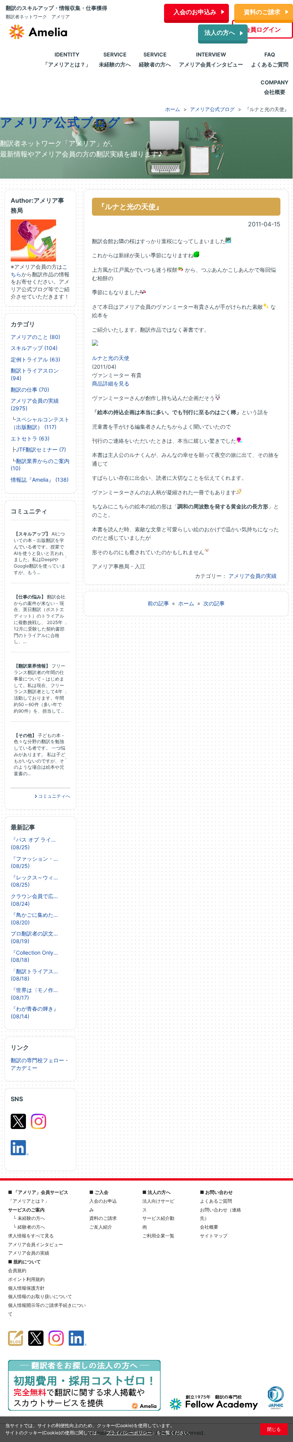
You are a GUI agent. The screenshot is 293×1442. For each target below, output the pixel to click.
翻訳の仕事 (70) (30, 389)
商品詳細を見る (110, 383)
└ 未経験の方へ (29, 1218)
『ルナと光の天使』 (130, 206)
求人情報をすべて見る (31, 1236)
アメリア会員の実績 (253, 576)
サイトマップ (213, 1236)
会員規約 (17, 1270)
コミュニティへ (53, 796)
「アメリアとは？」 (28, 1201)
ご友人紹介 (100, 1227)
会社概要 (209, 1227)
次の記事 (214, 603)
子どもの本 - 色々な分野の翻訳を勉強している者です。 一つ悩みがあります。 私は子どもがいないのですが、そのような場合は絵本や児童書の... (39, 754)
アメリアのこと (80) (35, 337)
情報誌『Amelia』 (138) (40, 479)
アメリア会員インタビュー (35, 1244)
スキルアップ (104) (34, 348)
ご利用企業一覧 (158, 1236)
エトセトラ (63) (30, 438)
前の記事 (158, 603)
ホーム (186, 603)
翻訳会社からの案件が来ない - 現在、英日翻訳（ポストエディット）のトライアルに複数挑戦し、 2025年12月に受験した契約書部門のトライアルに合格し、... (39, 619)
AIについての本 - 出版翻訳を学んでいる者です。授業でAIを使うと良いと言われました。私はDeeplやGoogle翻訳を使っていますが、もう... (40, 553)
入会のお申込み (195, 12)
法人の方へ (219, 32)
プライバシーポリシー (129, 1433)
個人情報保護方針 (26, 1288)
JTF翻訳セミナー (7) (41, 449)
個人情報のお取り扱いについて (40, 1296)
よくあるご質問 (216, 1201)
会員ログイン (262, 29)
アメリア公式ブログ (60, 122)
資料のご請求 (262, 12)
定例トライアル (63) (35, 359)
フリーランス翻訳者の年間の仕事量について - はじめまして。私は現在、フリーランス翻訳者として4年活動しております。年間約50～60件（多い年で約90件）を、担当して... (39, 688)
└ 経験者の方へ (29, 1227)
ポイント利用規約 (26, 1279)
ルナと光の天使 (110, 358)
